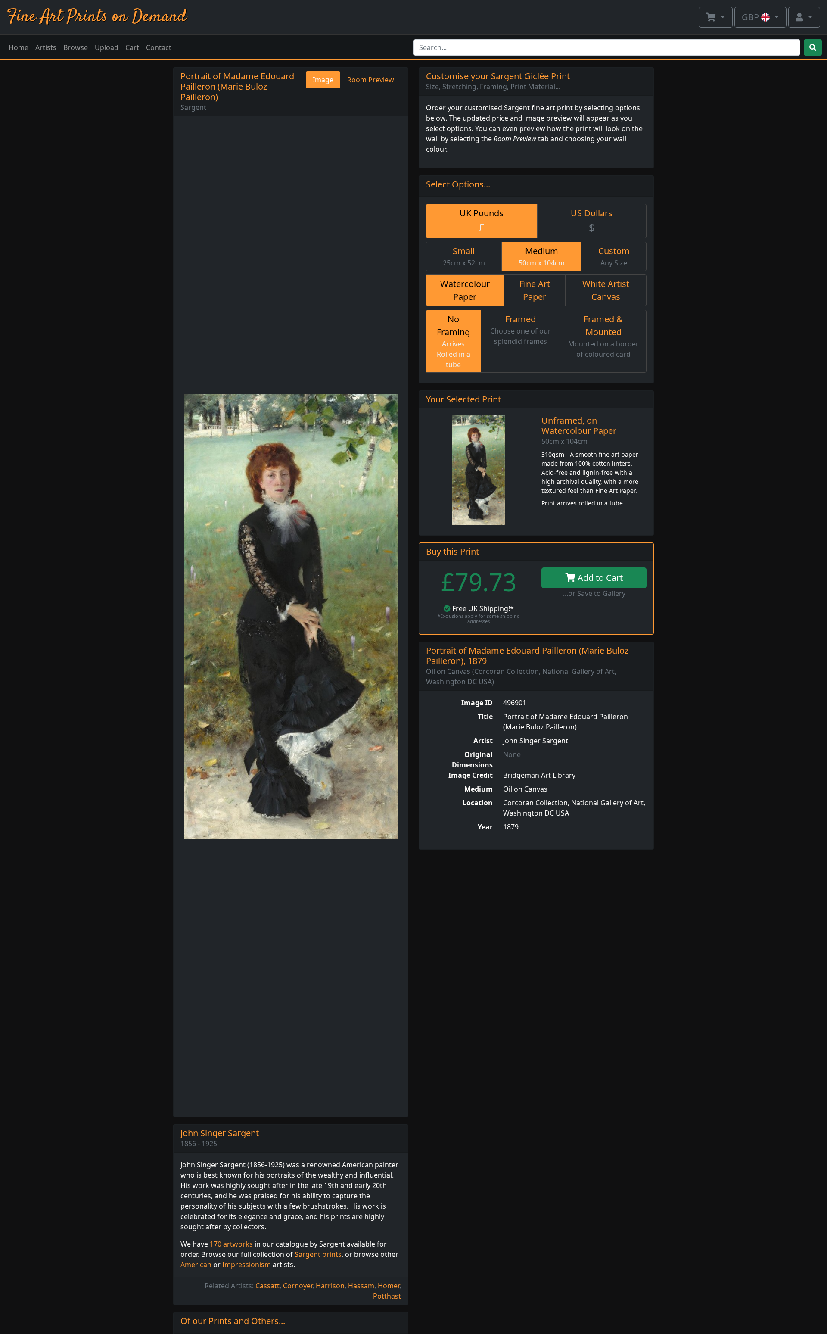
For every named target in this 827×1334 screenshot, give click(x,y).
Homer (388, 1285)
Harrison (330, 1285)
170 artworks (231, 1244)
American (195, 1264)
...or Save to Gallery (594, 593)
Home (18, 47)
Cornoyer (297, 1285)
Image (323, 79)
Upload (106, 47)
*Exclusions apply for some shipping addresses (479, 619)
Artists (45, 47)
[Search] (813, 47)
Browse (75, 47)
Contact (158, 47)
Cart (132, 47)
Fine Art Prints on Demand (97, 17)
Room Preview (370, 79)
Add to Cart (599, 577)
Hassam (361, 1285)
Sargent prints (318, 1254)
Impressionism (246, 1264)
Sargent (193, 107)
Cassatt (267, 1285)
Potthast (387, 1296)
